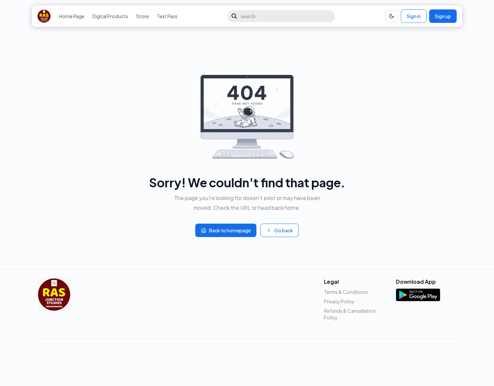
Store (142, 16)
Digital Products (110, 16)
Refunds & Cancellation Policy (350, 314)
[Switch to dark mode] (391, 16)
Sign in (414, 16)
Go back (283, 230)
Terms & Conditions (346, 292)
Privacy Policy (339, 301)
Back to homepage (230, 230)
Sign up (443, 16)
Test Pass (167, 16)
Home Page (71, 16)
